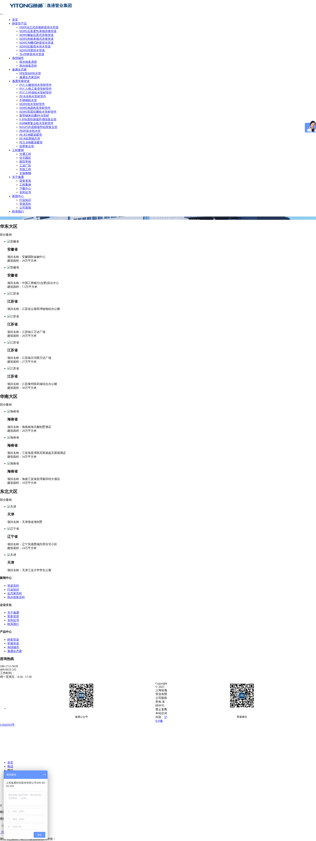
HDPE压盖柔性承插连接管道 (38, 31)
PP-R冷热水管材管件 (32, 96)
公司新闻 (25, 207)
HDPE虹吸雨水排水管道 (35, 46)
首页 (15, 19)
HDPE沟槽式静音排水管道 (36, 42)
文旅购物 (25, 173)
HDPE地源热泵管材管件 (35, 107)
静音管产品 (19, 23)
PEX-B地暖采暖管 (31, 142)
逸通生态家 (19, 69)
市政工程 (25, 169)
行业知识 (25, 200)
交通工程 (25, 153)
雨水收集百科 (28, 65)
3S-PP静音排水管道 (31, 54)
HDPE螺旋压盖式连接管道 (36, 35)
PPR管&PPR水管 (30, 73)
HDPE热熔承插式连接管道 (36, 38)
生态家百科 (14, 593)
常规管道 (13, 643)
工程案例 (18, 150)
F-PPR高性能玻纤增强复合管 (38, 119)
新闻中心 (18, 196)
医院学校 (25, 161)
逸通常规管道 (21, 81)
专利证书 (25, 192)
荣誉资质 (25, 180)
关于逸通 (18, 177)
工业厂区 (25, 165)
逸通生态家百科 (29, 77)
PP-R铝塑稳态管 (29, 138)
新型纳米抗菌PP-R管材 (34, 115)
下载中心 (25, 188)
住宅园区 (25, 157)
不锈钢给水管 (28, 100)
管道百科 (25, 203)
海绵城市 (18, 58)
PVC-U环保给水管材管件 (35, 92)
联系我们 (18, 211)
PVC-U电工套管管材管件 (35, 88)
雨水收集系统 (28, 61)
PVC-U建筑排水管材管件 (35, 84)
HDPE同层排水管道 (32, 50)
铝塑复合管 (26, 146)
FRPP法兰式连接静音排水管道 (39, 27)
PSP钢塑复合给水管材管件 (36, 123)
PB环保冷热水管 (30, 130)
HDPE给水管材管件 (32, 104)
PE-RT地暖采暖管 (30, 134)
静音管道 (13, 639)
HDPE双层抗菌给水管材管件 (38, 111)
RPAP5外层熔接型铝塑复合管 (38, 127)
